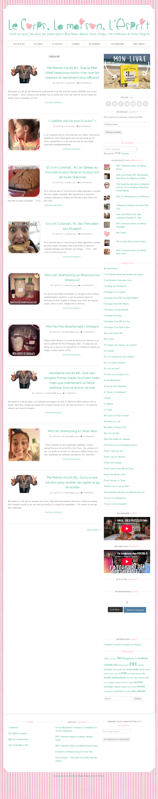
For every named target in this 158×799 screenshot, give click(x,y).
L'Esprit (107, 397)
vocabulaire (118, 691)
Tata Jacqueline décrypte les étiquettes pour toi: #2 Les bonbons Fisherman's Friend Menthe (132, 187)
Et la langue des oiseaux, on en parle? (120, 344)
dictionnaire (124, 664)
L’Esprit (76, 44)
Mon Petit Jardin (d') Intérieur (117, 439)
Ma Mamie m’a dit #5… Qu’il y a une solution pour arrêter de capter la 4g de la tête (72, 482)
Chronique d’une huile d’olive (117, 327)
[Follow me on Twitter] (114, 104)
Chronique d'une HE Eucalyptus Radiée (121, 297)
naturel (141, 677)
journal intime (114, 673)
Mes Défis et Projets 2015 (115, 427)
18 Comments (86, 234)
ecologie (108, 669)
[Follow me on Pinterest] (127, 104)
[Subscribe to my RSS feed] (145, 104)
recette (138, 682)
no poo (106, 682)
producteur (124, 682)
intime (147, 669)
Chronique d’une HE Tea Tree (117, 321)
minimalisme (119, 677)
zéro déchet (138, 691)
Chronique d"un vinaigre (114, 291)
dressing (141, 665)
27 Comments (85, 183)
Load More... (115, 609)
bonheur (143, 658)
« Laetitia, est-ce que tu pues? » (72, 121)
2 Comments (70, 393)
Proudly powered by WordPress (65, 776)
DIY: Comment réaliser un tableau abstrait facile (76, 745)
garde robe (121, 669)
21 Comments (88, 332)
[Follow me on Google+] (121, 104)
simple (123, 686)
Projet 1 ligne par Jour (113, 450)
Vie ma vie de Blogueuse (115, 497)
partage (111, 682)
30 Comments (85, 83)
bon (136, 658)
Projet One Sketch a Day (114, 474)
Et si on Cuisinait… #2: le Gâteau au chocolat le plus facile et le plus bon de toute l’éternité (72, 172)
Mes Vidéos (139, 44)
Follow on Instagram (135, 610)
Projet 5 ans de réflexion (114, 456)
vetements (108, 691)
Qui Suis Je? (19, 44)
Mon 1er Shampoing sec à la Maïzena (132, 196)
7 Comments (88, 493)
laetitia (59, 83)
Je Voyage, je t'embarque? (115, 391)
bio (119, 657)
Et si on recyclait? (112, 368)
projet (131, 682)
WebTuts (101, 776)
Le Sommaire (117, 44)
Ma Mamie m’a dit (112, 421)
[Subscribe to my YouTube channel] (139, 104)
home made (132, 669)
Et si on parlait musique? (115, 362)
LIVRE (123, 673)
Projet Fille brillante (113, 462)
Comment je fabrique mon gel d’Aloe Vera (74, 751)
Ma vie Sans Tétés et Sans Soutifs (131, 241)
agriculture (113, 658)
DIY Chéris (109, 338)
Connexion (13, 727)
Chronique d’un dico (113, 315)
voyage (128, 691)
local (129, 673)
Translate (125, 153)
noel (147, 677)
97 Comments (85, 126)
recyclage (108, 686)
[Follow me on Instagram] (133, 104)
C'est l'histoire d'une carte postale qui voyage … (125, 274)
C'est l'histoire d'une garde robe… (118, 280)
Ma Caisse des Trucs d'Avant (116, 415)
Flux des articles (17, 733)
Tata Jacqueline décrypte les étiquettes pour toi (124, 491)
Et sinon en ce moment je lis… (117, 374)
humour (142, 669)
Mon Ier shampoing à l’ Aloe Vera (72, 431)
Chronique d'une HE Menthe (116, 303)
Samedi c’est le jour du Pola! (116, 486)
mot (128, 677)
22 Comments (88, 437)
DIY (133, 664)
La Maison (57, 44)
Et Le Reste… (95, 44)
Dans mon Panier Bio (113, 333)
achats (106, 658)
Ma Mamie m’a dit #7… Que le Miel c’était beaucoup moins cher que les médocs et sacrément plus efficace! (72, 72)
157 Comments (87, 286)
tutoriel (141, 686)
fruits (115, 669)
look (133, 673)
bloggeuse (128, 658)
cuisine (108, 664)
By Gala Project (111, 268)
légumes (138, 673)
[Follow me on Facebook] (108, 104)
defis (115, 664)
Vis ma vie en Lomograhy (115, 503)
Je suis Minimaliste (112, 380)
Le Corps (38, 44)
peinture (118, 682)
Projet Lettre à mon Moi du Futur (118, 468)
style (129, 686)
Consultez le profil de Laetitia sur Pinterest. (123, 644)
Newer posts (93, 529)
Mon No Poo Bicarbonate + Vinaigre (72, 326)
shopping (117, 686)
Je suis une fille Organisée (115, 386)
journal (106, 673)
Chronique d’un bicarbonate (116, 309)
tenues (134, 686)
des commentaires (18, 739)
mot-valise (134, 677)
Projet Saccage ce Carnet (114, 480)
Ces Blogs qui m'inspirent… (116, 286)
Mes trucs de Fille (111, 433)
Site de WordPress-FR (18, 745)
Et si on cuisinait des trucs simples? (119, 356)
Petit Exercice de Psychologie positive (120, 444)
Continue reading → (54, 103)
